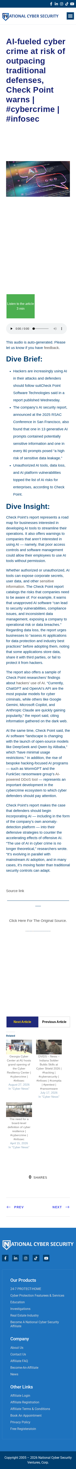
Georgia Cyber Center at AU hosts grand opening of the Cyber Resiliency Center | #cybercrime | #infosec (19, 1068)
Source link (15, 891)
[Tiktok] (67, 4)
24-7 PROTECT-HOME (25, 1289)
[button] (70, 16)
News (14, 1374)
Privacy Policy (20, 1422)
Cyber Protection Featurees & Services (37, 1295)
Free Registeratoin (23, 1429)
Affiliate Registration (24, 1402)
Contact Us (18, 1354)
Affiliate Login (20, 1396)
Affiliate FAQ (19, 1361)
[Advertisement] (38, 244)
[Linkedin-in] (56, 4)
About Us (16, 1348)
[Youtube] (72, 4)
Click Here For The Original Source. (38, 921)
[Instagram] (61, 4)
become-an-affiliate (24, 1368)
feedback (51, 348)
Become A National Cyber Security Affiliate (34, 1324)
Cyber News (20, 136)
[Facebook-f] (51, 4)
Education (17, 1302)
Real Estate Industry (24, 1315)
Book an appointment (26, 1415)
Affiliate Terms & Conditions (30, 1409)
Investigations (20, 1309)
